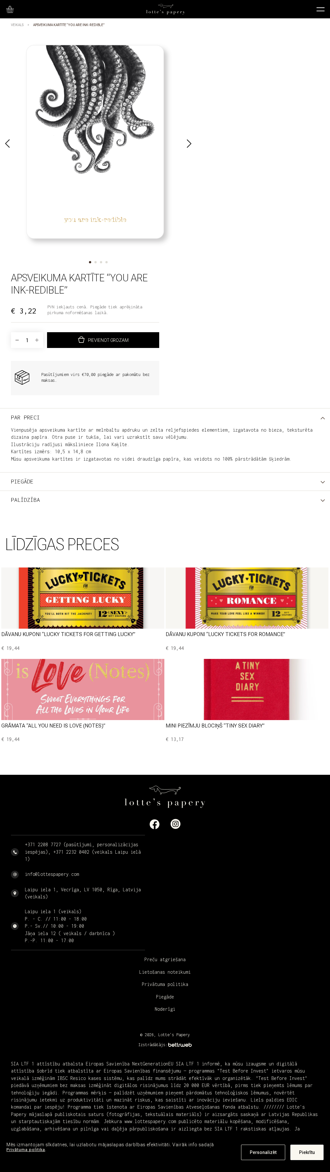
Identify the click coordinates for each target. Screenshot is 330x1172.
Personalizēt (263, 1152)
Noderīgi (165, 1009)
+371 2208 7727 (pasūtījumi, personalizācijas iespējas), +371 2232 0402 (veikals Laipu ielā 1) (83, 852)
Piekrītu (307, 1152)
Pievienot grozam (108, 340)
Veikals (17, 25)
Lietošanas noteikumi (165, 972)
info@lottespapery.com (52, 874)
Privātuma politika (25, 1149)
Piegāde (165, 996)
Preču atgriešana (165, 959)
